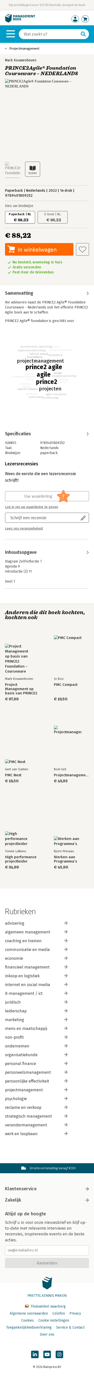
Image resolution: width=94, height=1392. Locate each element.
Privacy (75, 1313)
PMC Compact (65, 685)
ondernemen (17, 1046)
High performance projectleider (21, 859)
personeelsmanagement (28, 1072)
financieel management (27, 967)
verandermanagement (26, 1125)
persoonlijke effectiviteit (27, 1081)
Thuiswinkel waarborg (47, 1306)
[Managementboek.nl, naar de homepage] (20, 21)
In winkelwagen (37, 249)
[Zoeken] (83, 34)
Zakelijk (13, 1200)
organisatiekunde (21, 1054)
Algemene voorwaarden (29, 1313)
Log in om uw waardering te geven (31, 507)
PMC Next (13, 775)
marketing (14, 1019)
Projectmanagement (24, 48)
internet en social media (27, 984)
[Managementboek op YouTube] (47, 1354)
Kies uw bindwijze (19, 206)
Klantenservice (21, 1189)
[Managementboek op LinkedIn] (35, 1354)
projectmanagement (24, 1090)
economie (14, 958)
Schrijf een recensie (28, 517)
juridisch (13, 1002)
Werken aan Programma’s (65, 859)
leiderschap (16, 1011)
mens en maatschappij (26, 1028)
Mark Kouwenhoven (20, 60)
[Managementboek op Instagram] (59, 1354)
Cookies (27, 1320)
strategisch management (28, 1116)
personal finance (20, 1063)
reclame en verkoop (23, 1107)
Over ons (47, 1334)
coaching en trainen (23, 940)
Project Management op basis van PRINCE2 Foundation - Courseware (21, 689)
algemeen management (27, 932)
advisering (14, 923)
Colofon (58, 1313)
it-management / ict (24, 993)
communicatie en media (27, 949)
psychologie (16, 1098)
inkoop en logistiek (22, 976)
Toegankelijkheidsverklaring (29, 1327)
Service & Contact (70, 1327)
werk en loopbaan (21, 1133)
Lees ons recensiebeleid (24, 528)
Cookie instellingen (53, 1320)
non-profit (14, 1037)
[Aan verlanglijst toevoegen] (82, 249)
